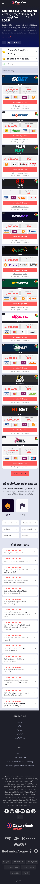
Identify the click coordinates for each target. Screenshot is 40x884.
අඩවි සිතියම (19, 740)
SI (18, 819)
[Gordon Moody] (19, 847)
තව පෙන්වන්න (19, 473)
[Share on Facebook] (9, 42)
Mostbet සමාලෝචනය (20, 139)
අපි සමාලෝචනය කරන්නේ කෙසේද (19, 767)
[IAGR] (8, 840)
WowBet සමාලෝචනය (20, 240)
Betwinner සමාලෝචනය (20, 307)
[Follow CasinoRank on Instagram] (11, 813)
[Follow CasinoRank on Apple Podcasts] (33, 813)
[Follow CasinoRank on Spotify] (27, 813)
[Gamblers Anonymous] (16, 840)
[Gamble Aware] (16, 853)
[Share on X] (4, 42)
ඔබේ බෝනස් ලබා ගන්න (20, 102)
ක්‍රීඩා (19, 728)
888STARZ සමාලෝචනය (20, 207)
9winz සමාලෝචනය (20, 274)
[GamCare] (28, 840)
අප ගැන (19, 755)
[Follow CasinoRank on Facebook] (6, 813)
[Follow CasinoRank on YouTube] (22, 813)
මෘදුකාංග (19, 732)
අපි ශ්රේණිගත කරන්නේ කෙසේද (19, 763)
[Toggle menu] (3, 3)
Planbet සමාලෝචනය (20, 173)
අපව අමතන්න (19, 759)
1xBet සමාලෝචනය (20, 106)
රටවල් (19, 736)
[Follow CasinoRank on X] (17, 813)
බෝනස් (20, 724)
